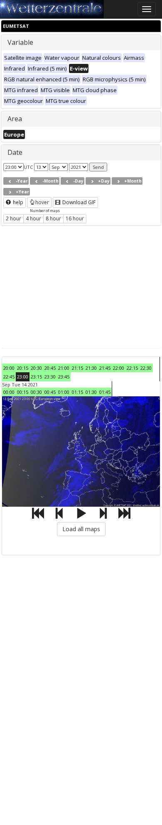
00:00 (9, 392)
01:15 (77, 392)
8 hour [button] (53, 218)
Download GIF (78, 202)
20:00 (9, 368)
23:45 (63, 376)
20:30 (36, 368)
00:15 (22, 392)
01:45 (104, 392)
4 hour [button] (33, 218)
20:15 (22, 368)
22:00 (118, 368)
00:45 (50, 392)
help (17, 202)
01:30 (91, 392)
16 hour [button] (75, 218)
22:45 (9, 376)
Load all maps (81, 529)
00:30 (36, 392)
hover (42, 202)
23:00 (22, 376)
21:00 (63, 368)
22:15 (132, 368)
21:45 (104, 368)
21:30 (91, 368)
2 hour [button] (13, 218)
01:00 (63, 392)
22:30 (146, 368)
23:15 (36, 376)
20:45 (50, 368)
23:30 (50, 376)
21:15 (77, 368)
